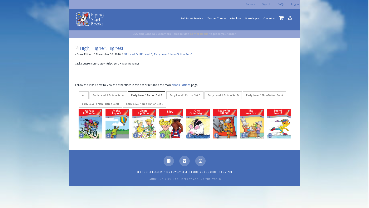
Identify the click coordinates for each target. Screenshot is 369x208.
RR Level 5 (145, 54)
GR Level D (131, 54)
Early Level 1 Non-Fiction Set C (173, 54)
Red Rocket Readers (150, 171)
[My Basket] (281, 18)
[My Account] (290, 18)
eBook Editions (181, 85)
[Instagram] (200, 161)
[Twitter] (184, 161)
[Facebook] (169, 161)
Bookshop (211, 171)
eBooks (196, 171)
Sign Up (266, 4)
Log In (295, 4)
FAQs (281, 4)
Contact (226, 171)
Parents (250, 4)
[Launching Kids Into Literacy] (90, 19)
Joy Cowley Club (177, 171)
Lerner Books (199, 34)
